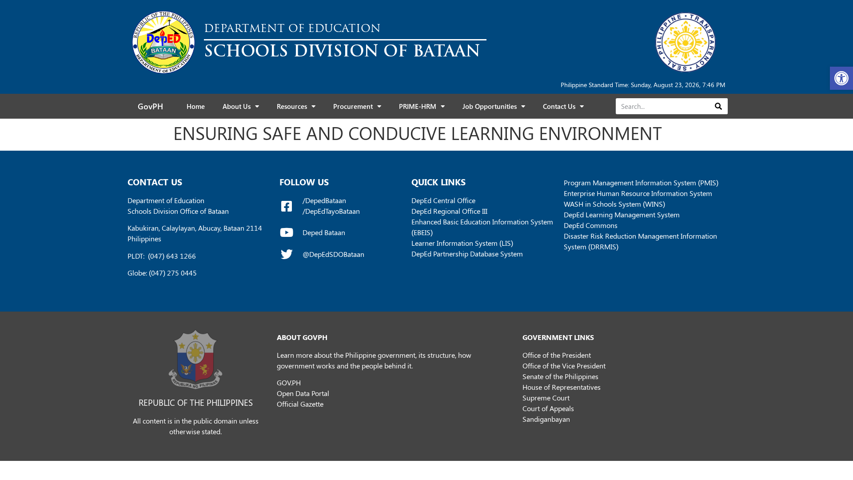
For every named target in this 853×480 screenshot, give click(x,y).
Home (196, 106)
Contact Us (559, 106)
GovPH (150, 106)
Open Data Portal (303, 393)
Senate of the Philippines (560, 376)
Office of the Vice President (564, 365)
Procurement (353, 106)
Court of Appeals (548, 408)
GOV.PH (289, 382)
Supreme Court (546, 397)
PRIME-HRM (417, 106)
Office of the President (556, 355)
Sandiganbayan (546, 419)
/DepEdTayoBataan (331, 211)
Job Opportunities (489, 106)
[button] (841, 78)
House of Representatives (561, 387)
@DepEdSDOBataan (333, 254)
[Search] (718, 106)
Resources (292, 106)
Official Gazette (300, 403)
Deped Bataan (324, 232)
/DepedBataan (324, 200)
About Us (237, 106)
